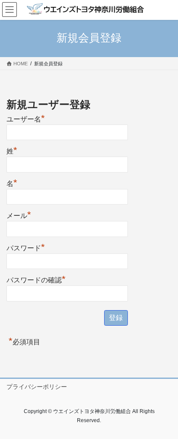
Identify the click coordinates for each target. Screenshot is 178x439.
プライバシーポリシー (36, 386)
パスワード (25, 247)
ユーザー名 (25, 118)
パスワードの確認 (36, 279)
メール (18, 214)
